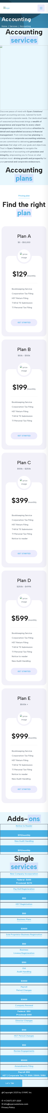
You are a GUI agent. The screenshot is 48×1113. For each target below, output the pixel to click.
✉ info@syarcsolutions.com (15, 1104)
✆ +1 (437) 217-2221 (11, 1100)
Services (13, 26)
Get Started (24, 322)
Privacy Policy (8, 1107)
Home (4, 26)
